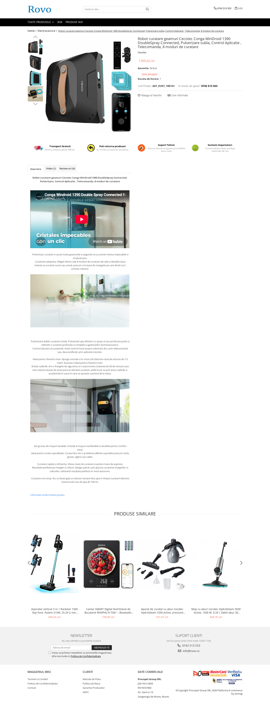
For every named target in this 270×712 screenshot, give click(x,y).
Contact (32, 687)
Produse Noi (74, 22)
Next (35, 103)
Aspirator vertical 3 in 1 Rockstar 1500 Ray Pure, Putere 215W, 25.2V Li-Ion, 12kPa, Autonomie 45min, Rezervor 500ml (54, 610)
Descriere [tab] (35, 169)
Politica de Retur (91, 683)
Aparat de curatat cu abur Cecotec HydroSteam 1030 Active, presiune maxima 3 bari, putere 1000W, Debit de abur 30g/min (162, 610)
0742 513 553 (190, 645)
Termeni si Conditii (38, 679)
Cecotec (142, 52)
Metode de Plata (92, 679)
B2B (59, 22)
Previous (35, 37)
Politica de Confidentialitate (86, 656)
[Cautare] (147, 9)
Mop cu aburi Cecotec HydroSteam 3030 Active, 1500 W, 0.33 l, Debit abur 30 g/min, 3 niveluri (216, 610)
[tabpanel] (88, 87)
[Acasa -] (46, 9)
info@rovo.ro (190, 651)
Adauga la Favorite (151, 95)
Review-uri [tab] (67, 168)
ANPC (86, 692)
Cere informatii (179, 95)
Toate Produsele (40, 22)
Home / (32, 31)
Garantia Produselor (94, 687)
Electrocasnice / (48, 31)
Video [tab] (51, 168)
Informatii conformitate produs (47, 495)
